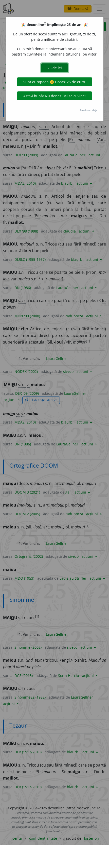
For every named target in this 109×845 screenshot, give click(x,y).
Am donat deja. (89, 110)
